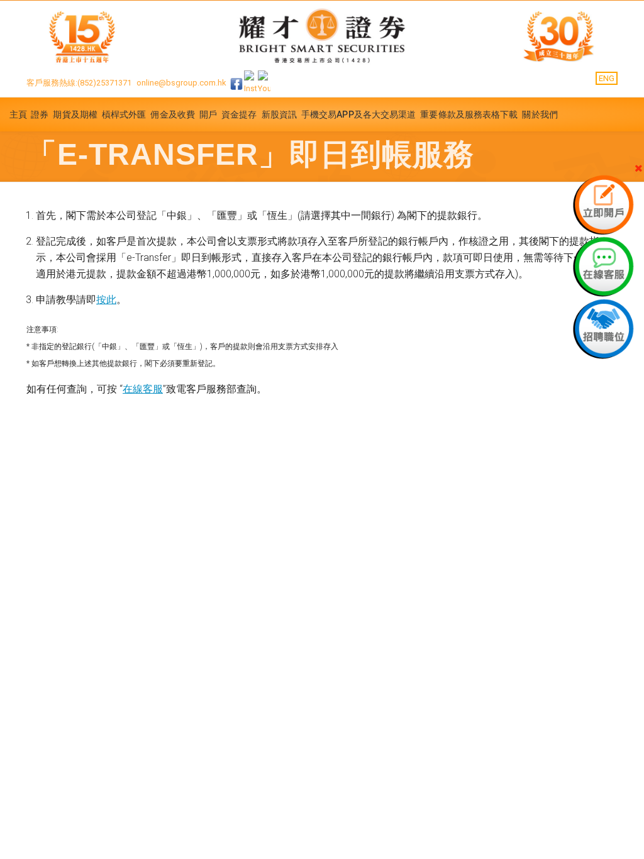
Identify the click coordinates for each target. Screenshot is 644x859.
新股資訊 (279, 114)
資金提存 (239, 114)
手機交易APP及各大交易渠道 (358, 114)
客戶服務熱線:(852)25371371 (78, 83)
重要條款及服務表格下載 (469, 114)
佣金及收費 (172, 114)
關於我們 (539, 114)
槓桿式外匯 (124, 114)
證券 (39, 114)
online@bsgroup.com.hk (181, 83)
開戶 (208, 114)
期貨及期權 (75, 114)
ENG (606, 78)
